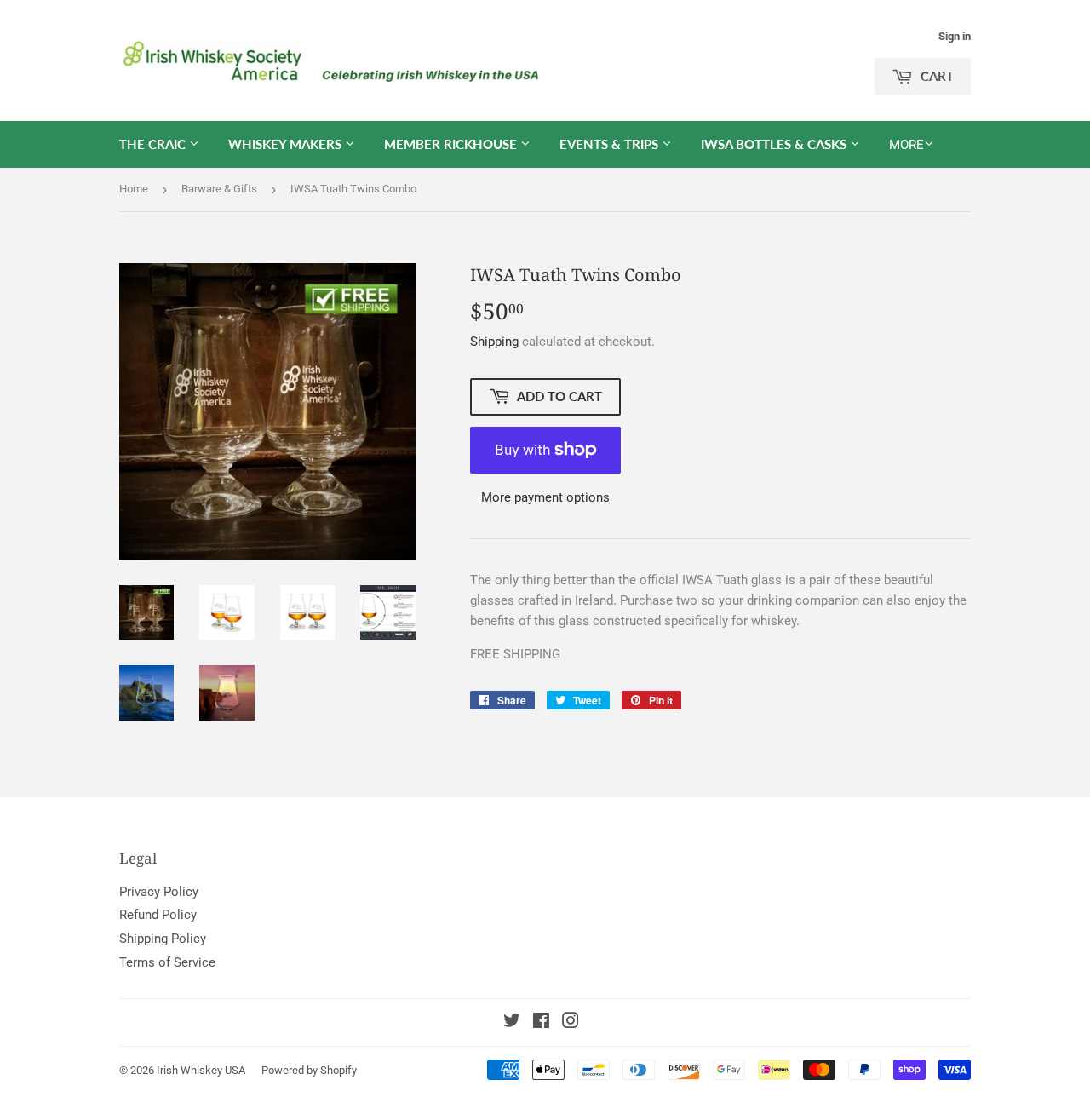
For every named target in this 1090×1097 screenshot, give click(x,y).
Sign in (954, 36)
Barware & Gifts (219, 188)
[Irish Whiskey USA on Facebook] (541, 1023)
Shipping (494, 341)
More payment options (545, 497)
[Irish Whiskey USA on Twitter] (511, 1023)
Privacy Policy (158, 891)
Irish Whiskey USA (201, 1070)
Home (133, 188)
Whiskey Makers (286, 144)
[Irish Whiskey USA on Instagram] (570, 1023)
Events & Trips (610, 144)
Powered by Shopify (309, 1070)
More (906, 144)
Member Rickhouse (452, 144)
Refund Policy (158, 914)
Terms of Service (167, 962)
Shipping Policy (162, 938)
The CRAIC (154, 144)
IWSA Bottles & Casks (775, 144)
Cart (935, 75)
